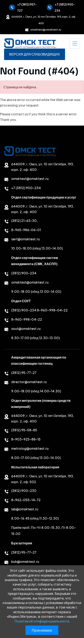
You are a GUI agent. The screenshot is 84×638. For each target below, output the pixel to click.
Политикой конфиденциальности (41, 621)
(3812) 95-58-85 (24, 430)
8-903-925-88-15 (26, 439)
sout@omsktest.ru (26, 328)
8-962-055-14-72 (26, 500)
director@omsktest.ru (29, 382)
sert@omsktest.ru (25, 239)
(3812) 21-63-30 (24, 220)
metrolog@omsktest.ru (30, 448)
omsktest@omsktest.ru (45, 29)
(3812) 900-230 (23, 490)
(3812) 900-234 (23, 273)
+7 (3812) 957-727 (27, 7)
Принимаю (42, 630)
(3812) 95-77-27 (23, 372)
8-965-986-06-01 (26, 230)
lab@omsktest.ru (24, 509)
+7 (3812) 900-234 (65, 7)
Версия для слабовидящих (34, 54)
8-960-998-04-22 (52, 310)
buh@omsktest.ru (25, 561)
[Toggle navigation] (75, 43)
